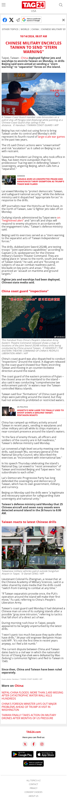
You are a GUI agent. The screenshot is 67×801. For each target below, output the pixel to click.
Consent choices (33, 792)
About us (33, 796)
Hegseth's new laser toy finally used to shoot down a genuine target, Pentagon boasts (40, 413)
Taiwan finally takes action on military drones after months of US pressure (29, 716)
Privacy (33, 788)
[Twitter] (25, 744)
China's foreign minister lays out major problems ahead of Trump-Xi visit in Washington (29, 707)
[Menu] (4, 5)
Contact (33, 784)
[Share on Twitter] (11, 20)
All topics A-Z (33, 780)
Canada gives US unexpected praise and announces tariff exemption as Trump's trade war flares (40, 181)
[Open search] (61, 5)
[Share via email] (18, 20)
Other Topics (10, 29)
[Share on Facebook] (5, 20)
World (25, 29)
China (35, 29)
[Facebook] (33, 744)
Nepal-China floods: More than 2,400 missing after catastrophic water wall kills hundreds (32, 695)
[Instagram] (42, 744)
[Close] (63, 20)
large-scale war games (51, 136)
